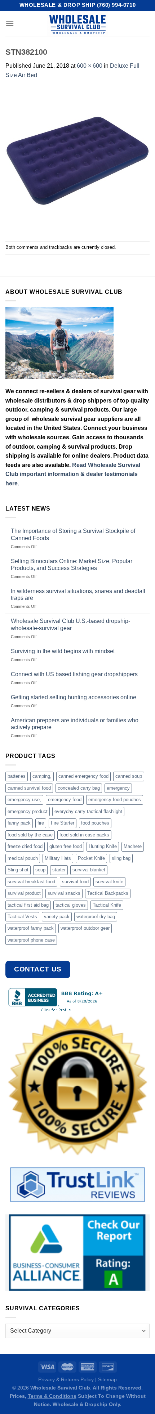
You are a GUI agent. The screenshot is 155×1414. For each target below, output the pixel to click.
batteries (17, 776)
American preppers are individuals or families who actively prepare (74, 723)
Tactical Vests (22, 916)
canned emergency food (83, 776)
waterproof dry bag (95, 916)
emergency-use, (24, 799)
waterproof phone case (31, 940)
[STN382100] (77, 160)
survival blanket (88, 869)
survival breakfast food (31, 881)
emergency (118, 788)
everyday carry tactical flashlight (88, 811)
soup (40, 869)
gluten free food (65, 846)
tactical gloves (71, 905)
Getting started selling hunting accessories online (73, 697)
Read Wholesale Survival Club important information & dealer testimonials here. (72, 474)
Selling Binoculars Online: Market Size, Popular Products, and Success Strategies (71, 564)
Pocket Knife (91, 858)
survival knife (109, 881)
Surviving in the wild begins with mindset (63, 651)
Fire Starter (62, 823)
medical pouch (23, 858)
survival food (75, 881)
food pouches (95, 823)
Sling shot (18, 869)
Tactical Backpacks (107, 893)
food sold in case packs (84, 835)
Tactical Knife (107, 905)
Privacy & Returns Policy (66, 1379)
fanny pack (19, 823)
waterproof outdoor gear (85, 928)
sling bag (121, 858)
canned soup (128, 776)
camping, (42, 776)
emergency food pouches (114, 799)
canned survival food (29, 788)
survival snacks (64, 893)
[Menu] (9, 23)
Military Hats (58, 858)
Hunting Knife (103, 846)
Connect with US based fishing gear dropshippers (74, 674)
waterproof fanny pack (31, 928)
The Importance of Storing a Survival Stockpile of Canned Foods (73, 534)
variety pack (57, 916)
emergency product (28, 811)
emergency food (64, 799)
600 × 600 (89, 66)
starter (59, 869)
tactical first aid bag (28, 905)
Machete (133, 846)
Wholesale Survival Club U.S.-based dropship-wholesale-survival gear (70, 624)
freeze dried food (25, 846)
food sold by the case (30, 835)
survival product (24, 893)
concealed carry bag (79, 788)
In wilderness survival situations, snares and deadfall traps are (78, 594)
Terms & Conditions (52, 1396)
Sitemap (107, 1379)
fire (40, 823)
